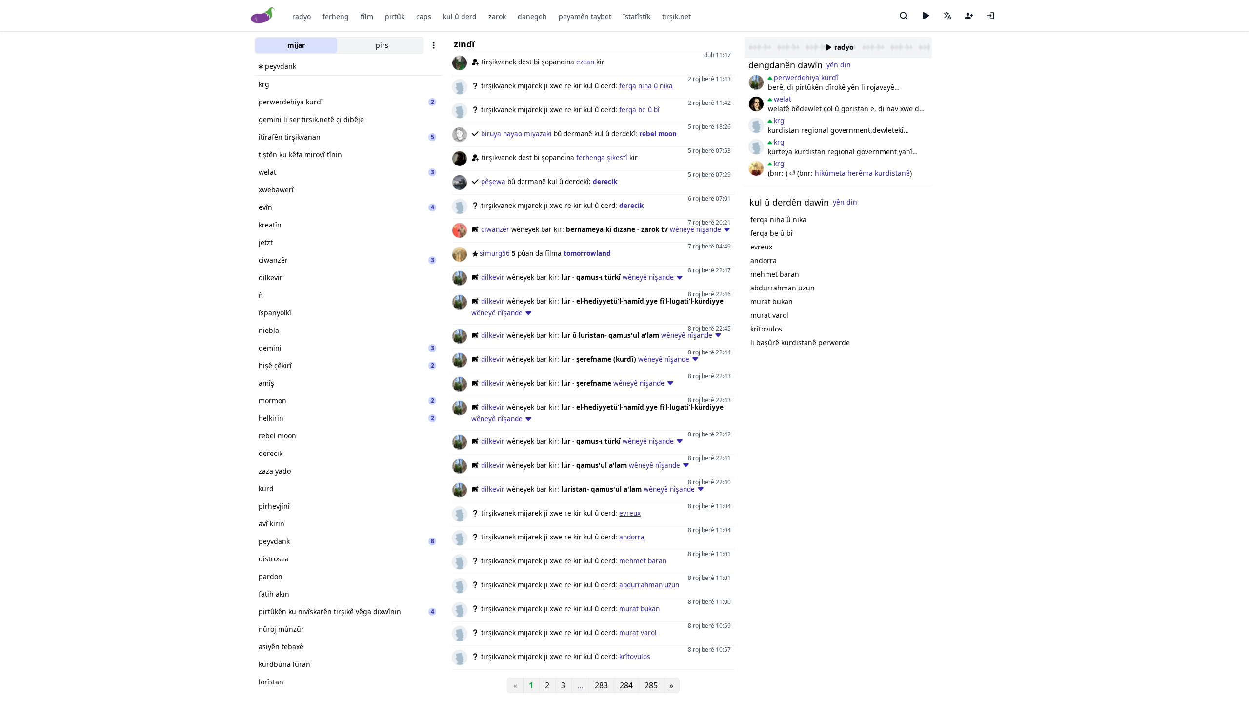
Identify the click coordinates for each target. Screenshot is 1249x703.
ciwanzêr (495, 229)
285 (651, 685)
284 (626, 685)
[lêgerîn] (903, 15)
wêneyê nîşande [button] (695, 229)
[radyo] (925, 15)
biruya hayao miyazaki (516, 133)
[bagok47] (756, 125)
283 (601, 685)
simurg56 (495, 253)
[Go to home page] (263, 15)
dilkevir (492, 277)
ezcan (585, 61)
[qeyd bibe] (969, 15)
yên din (838, 64)
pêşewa (493, 181)
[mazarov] (756, 104)
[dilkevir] (756, 82)
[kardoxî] (756, 147)
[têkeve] (990, 15)
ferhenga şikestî (601, 157)
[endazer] (756, 168)
